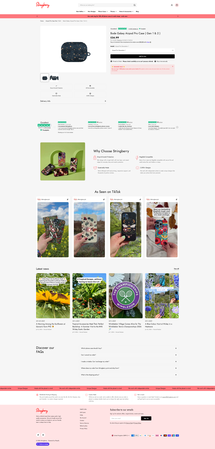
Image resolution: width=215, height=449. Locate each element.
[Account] (172, 5)
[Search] (135, 5)
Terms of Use (129, 423)
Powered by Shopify (53, 441)
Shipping (119, 40)
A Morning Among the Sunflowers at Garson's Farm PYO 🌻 (50, 325)
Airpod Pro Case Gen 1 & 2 (53, 21)
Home (42, 21)
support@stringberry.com (169, 397)
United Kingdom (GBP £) (121, 435)
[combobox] (107, 5)
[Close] (172, 66)
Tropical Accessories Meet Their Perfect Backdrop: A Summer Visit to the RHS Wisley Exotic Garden (87, 327)
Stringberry (44, 441)
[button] (37, 16)
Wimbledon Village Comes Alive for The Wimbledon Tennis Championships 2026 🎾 (125, 327)
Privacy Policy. (137, 423)
